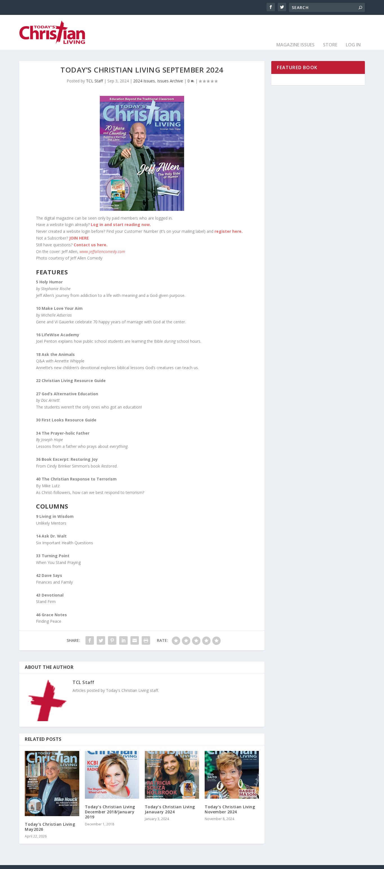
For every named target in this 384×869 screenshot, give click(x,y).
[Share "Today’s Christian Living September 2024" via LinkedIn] (123, 640)
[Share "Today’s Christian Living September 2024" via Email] (134, 640)
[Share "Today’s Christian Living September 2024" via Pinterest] (112, 640)
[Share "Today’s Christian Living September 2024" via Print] (146, 640)
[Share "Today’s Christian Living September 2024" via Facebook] (89, 640)
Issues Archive (170, 80)
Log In (353, 45)
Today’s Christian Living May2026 (50, 826)
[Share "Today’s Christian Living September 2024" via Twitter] (101, 640)
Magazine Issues (295, 45)
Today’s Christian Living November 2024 (230, 809)
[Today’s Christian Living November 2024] (232, 775)
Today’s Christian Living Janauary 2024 (170, 809)
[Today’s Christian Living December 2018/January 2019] (112, 775)
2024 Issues (144, 80)
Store (330, 45)
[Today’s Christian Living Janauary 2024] (172, 775)
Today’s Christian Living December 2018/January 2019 (110, 812)
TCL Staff (94, 80)
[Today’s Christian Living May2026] (52, 783)
